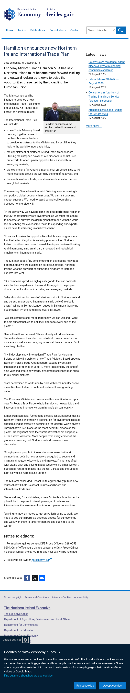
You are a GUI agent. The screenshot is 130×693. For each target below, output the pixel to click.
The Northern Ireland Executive (27, 608)
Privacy (56, 597)
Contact (74, 30)
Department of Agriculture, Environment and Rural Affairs (37, 619)
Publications (37, 30)
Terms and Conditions (37, 597)
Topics (22, 30)
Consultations (58, 30)
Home (9, 30)
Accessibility (81, 597)
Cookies (67, 597)
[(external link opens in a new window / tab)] (27, 578)
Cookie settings (12, 639)
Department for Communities (21, 624)
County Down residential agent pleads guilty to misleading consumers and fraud (107, 66)
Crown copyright (13, 597)
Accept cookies (112, 685)
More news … (94, 125)
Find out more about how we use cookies (28, 675)
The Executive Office (16, 614)
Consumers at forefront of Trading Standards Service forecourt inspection (104, 96)
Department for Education (19, 630)
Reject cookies (85, 685)
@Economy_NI (41, 559)
